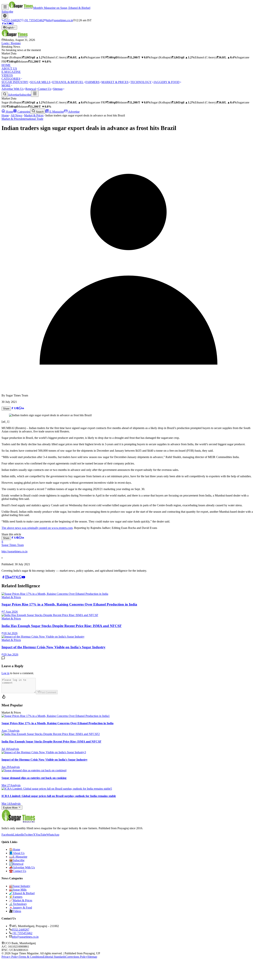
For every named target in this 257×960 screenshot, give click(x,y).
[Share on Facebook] (12, 408)
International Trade (32, 118)
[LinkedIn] (5, 23)
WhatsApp (52, 834)
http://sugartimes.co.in (14, 551)
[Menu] (5, 7)
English (9, 27)
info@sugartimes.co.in (25, 936)
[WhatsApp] (12, 23)
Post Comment (48, 692)
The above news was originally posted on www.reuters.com (37, 527)
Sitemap (58, 88)
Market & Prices (33, 115)
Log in (5, 673)
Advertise (13, 94)
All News (16, 115)
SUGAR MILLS (40, 82)
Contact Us (44, 88)
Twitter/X (30, 834)
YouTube (41, 834)
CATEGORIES (11, 78)
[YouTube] (10, 23)
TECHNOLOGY (141, 82)
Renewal (30, 88)
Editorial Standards (54, 956)
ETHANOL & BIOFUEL (68, 82)
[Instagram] (6, 577)
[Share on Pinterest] (17, 408)
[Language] (5, 16)
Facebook (7, 834)
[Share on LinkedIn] (22, 408)
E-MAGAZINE (11, 71)
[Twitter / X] (7, 23)
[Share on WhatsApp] (20, 408)
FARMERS (92, 82)
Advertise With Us (13, 88)
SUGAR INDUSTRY (15, 82)
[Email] (13, 577)
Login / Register (11, 43)
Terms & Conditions (31, 956)
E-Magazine (56, 111)
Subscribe (7, 11)
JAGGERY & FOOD (166, 82)
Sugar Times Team (13, 545)
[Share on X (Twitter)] (15, 408)
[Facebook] (3, 23)
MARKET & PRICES (114, 82)
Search (39, 111)
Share (6, 408)
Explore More (10, 807)
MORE (6, 85)
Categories (23, 111)
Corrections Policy (76, 956)
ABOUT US (9, 68)
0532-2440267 (20, 929)
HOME (6, 65)
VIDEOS (7, 75)
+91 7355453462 (22, 933)
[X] (16, 577)
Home (9, 111)
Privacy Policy (10, 956)
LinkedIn (18, 834)
